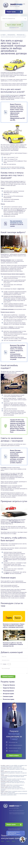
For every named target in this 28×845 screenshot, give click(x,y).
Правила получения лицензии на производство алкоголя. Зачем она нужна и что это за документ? (13, 782)
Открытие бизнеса (9, 685)
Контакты (11, 815)
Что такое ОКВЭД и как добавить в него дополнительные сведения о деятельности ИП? (14, 766)
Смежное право (8, 696)
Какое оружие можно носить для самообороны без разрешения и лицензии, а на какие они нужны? (14, 769)
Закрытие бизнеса (9, 688)
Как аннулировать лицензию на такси (16, 222)
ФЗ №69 (7, 95)
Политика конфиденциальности (15, 820)
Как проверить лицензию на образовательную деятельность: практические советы (14, 794)
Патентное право (8, 699)
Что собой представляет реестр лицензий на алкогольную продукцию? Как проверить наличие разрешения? (14, 776)
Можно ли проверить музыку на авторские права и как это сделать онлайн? (12, 785)
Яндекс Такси (7, 299)
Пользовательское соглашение (15, 817)
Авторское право (8, 693)
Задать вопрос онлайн (14, 25)
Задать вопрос (14, 755)
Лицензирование (8, 691)
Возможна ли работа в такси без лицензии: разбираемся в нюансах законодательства (13, 779)
